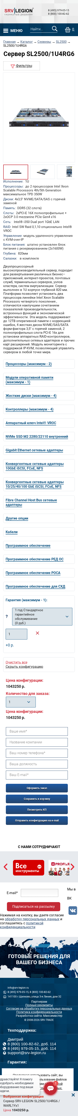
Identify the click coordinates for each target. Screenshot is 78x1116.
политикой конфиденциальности (21, 925)
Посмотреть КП (36, 809)
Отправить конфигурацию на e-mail (37, 820)
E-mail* (12, 893)
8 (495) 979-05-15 (58, 10)
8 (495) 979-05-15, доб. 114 (32, 1048)
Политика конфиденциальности (39, 1012)
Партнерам (39, 1001)
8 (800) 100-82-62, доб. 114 (32, 1044)
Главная (9, 42)
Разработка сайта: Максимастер (39, 1015)
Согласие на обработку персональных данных (39, 1008)
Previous (5, 867)
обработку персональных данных (32, 919)
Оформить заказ (37, 788)
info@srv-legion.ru (18, 987)
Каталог (26, 42)
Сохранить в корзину (37, 798)
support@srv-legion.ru (27, 1053)
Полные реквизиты (39, 1005)
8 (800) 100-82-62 (58, 13)
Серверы (44, 42)
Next (72, 867)
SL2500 (61, 42)
